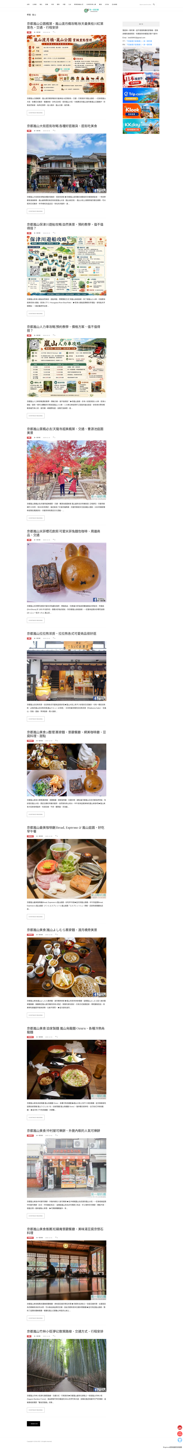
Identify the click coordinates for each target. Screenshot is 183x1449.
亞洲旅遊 (114, 4)
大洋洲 (107, 4)
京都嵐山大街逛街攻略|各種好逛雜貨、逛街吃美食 (62, 126)
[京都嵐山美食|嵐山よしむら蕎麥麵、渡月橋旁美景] (66, 967)
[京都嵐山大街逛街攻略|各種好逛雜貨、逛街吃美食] (66, 163)
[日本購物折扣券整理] (141, 80)
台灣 (28, 4)
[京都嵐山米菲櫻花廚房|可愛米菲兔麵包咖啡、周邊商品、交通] (66, 572)
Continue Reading (36, 112)
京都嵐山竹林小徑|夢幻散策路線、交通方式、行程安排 (65, 1331)
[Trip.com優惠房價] (141, 95)
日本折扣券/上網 (91, 4)
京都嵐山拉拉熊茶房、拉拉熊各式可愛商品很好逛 (61, 633)
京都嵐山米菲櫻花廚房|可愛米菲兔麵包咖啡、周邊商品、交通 (63, 533)
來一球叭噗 (37, 32)
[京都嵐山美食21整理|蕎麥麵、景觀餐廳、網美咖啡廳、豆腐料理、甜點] (66, 769)
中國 (64, 4)
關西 (58, 4)
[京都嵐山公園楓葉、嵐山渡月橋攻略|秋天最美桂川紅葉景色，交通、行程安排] (66, 64)
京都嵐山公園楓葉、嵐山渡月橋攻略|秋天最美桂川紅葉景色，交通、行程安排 (65, 25)
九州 (70, 4)
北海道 (35, 4)
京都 (29, 32)
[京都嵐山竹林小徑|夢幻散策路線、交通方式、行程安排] (66, 1365)
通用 (100, 4)
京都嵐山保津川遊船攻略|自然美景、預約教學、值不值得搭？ (65, 226)
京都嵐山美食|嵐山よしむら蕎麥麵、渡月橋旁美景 (62, 930)
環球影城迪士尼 (78, 4)
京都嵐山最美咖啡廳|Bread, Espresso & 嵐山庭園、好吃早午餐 (65, 829)
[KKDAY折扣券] (141, 126)
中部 (52, 4)
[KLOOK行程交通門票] (141, 111)
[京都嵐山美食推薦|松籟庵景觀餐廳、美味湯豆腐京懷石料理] (66, 1270)
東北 (41, 4)
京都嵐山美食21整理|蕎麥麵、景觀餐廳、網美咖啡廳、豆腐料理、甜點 (66, 734)
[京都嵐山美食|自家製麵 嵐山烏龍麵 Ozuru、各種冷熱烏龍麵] (66, 1069)
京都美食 (30, 740)
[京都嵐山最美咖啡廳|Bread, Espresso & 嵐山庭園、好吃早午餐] (66, 868)
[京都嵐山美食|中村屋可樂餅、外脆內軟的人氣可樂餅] (66, 1167)
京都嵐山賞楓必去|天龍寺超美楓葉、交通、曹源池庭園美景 (65, 431)
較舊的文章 (34, 1423)
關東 (46, 4)
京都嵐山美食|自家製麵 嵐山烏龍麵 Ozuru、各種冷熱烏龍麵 (66, 1030)
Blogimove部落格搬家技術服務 (172, 1447)
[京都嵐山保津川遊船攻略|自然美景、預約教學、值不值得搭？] (66, 265)
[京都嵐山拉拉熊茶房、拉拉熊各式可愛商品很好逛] (66, 670)
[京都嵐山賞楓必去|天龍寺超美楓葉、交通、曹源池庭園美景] (66, 469)
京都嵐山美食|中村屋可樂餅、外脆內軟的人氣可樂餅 (63, 1130)
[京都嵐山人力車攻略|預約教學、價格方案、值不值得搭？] (66, 367)
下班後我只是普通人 (134, 41)
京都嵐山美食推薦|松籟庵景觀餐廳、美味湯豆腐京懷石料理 (65, 1231)
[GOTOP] (180, 1439)
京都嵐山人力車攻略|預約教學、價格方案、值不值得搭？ (63, 328)
